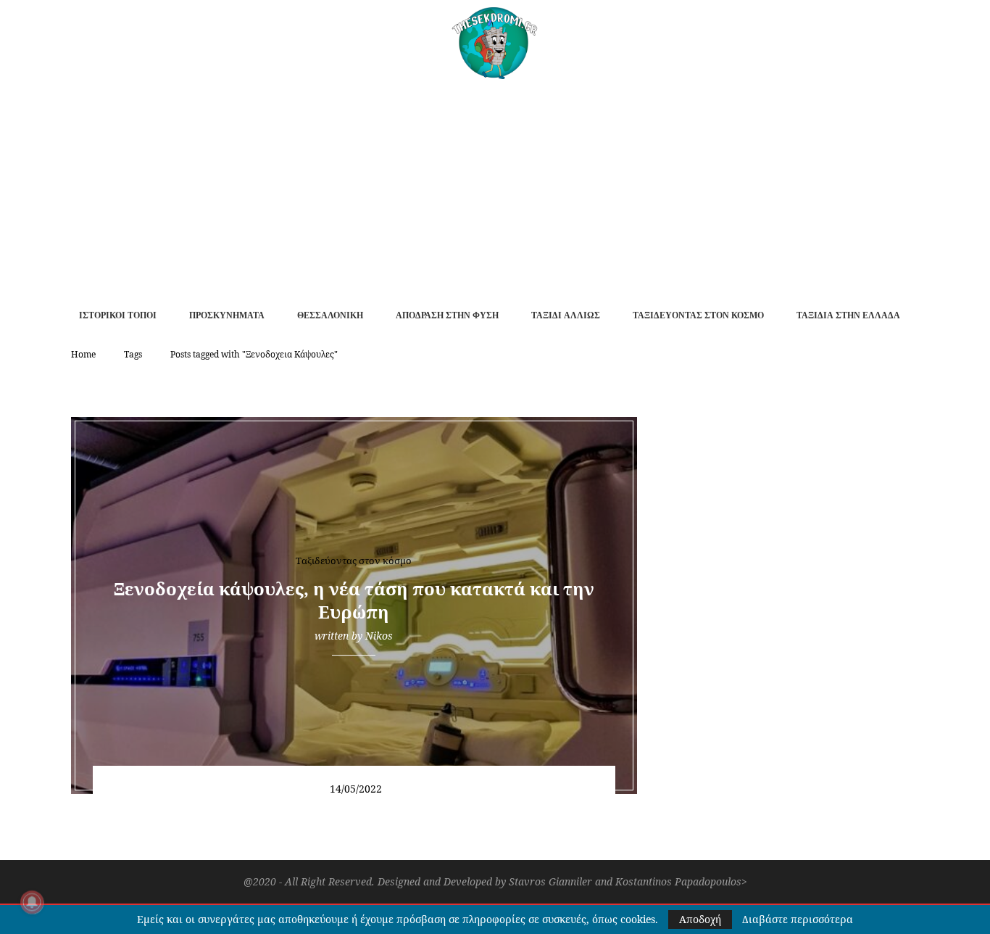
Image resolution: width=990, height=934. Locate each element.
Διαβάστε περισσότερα (797, 919)
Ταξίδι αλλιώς (565, 315)
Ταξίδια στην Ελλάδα (848, 315)
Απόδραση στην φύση (447, 315)
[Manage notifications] (31, 902)
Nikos (379, 635)
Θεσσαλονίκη (330, 315)
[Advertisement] (495, 187)
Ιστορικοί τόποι (118, 315)
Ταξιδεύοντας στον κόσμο (698, 315)
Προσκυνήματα (227, 315)
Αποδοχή (700, 919)
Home (83, 354)
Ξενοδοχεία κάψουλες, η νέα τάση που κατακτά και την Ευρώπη (354, 600)
